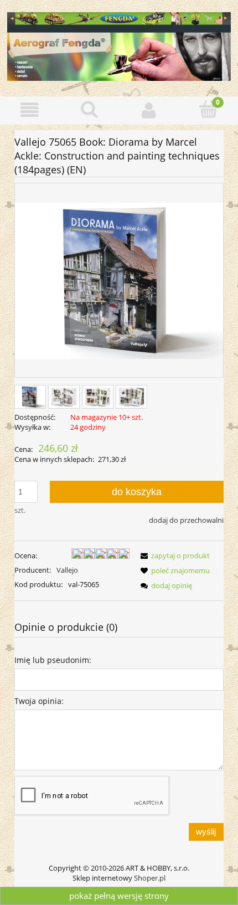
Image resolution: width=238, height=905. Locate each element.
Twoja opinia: (39, 701)
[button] (30, 110)
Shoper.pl (149, 878)
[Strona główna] (119, 45)
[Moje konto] (149, 110)
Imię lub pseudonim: (52, 660)
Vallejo (67, 570)
